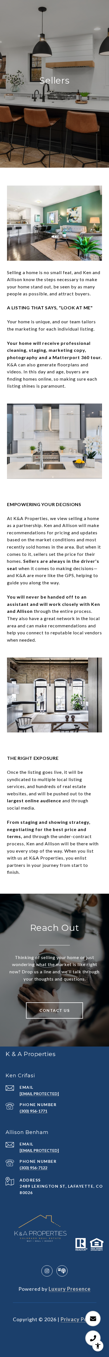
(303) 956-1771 (33, 1111)
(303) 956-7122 (33, 1167)
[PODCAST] (62, 1271)
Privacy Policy (78, 1319)
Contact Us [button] (54, 1010)
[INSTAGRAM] (47, 1271)
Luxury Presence (70, 1289)
